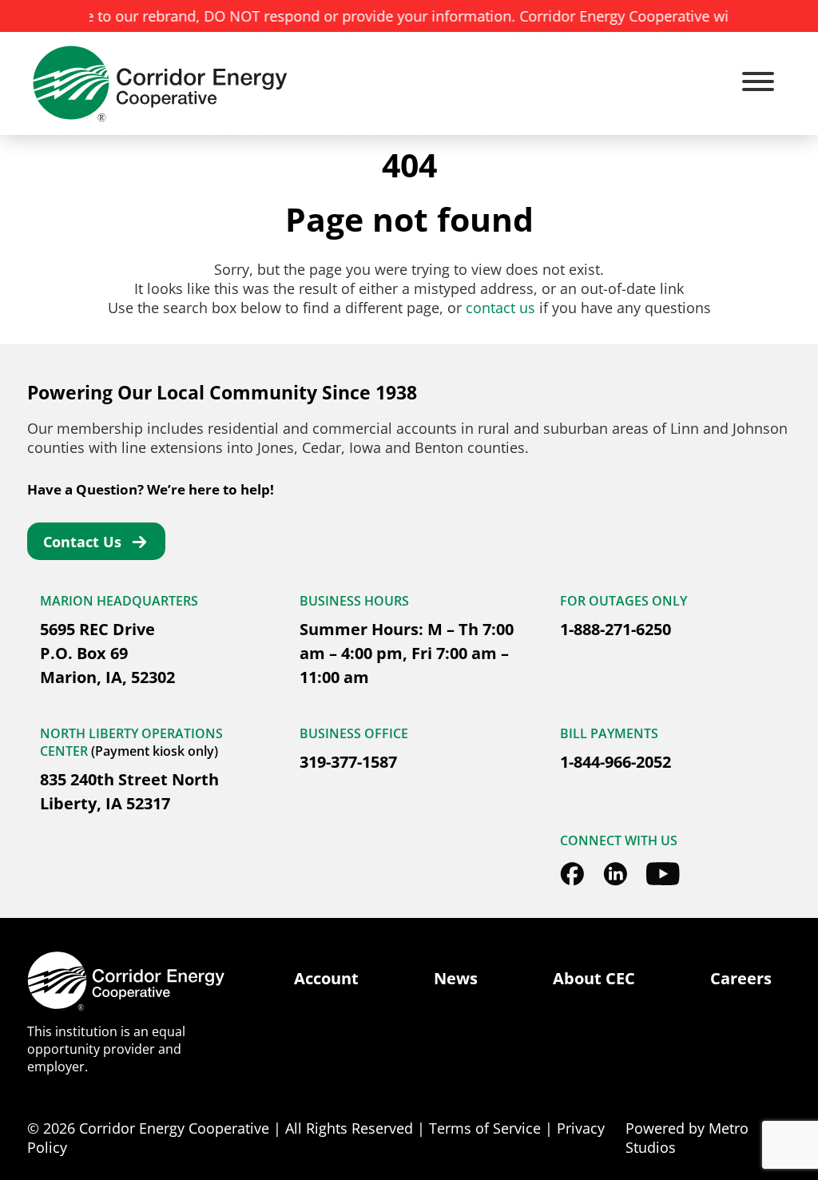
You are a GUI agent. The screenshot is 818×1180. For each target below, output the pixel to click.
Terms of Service (485, 1128)
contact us (500, 307)
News (456, 978)
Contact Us (82, 541)
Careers (741, 978)
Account (326, 978)
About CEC (594, 978)
